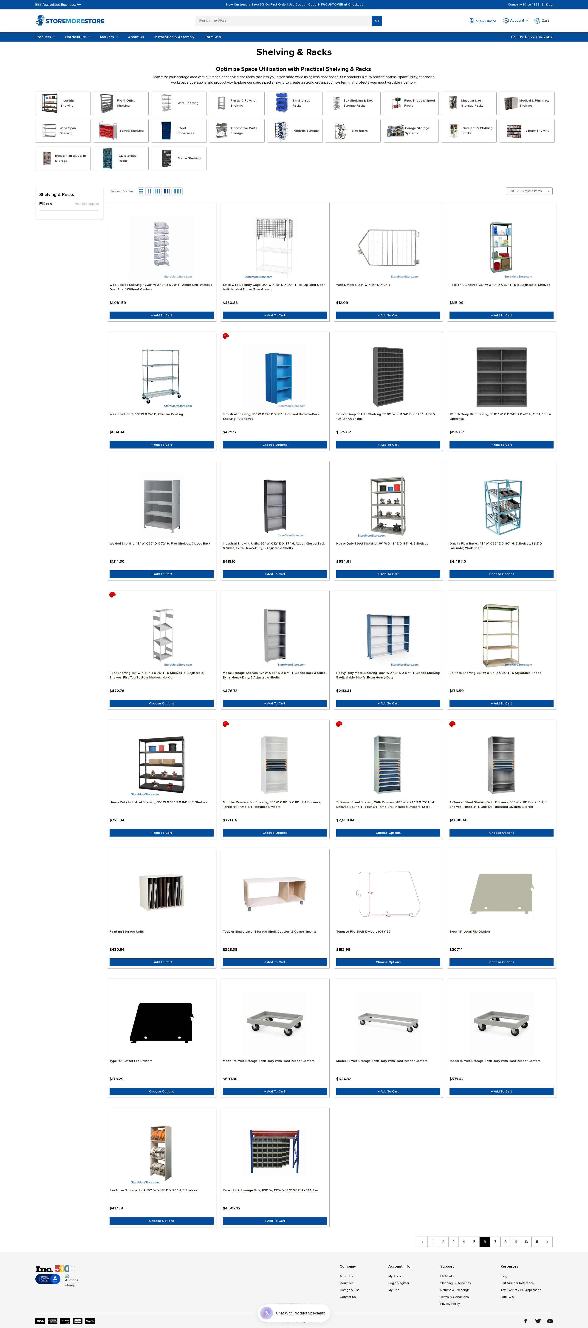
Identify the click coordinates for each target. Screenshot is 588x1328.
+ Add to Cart (161, 315)
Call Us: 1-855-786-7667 (532, 37)
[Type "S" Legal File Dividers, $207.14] (501, 894)
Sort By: (514, 191)
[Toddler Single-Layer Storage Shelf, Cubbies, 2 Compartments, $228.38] (275, 894)
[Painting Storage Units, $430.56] (162, 894)
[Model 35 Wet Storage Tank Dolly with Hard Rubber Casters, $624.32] (388, 1023)
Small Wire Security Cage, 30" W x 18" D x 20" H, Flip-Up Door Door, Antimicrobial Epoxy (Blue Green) (274, 287)
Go (377, 21)
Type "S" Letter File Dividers (131, 1061)
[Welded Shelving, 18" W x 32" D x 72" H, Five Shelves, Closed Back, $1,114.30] (162, 506)
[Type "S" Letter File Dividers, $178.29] (162, 1023)
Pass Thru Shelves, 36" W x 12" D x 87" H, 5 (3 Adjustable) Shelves (499, 285)
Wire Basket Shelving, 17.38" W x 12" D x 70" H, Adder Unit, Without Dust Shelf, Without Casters (161, 287)
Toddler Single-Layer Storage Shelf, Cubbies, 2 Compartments (270, 932)
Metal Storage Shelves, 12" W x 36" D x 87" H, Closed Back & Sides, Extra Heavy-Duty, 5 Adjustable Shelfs (274, 675)
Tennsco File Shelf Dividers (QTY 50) (363, 932)
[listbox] (536, 191)
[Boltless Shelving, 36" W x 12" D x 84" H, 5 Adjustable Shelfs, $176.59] (501, 635)
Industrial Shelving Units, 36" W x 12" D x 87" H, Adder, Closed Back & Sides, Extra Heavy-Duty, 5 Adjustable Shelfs (274, 546)
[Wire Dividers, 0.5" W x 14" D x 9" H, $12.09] (388, 247)
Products (45, 37)
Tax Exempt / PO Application (520, 1290)
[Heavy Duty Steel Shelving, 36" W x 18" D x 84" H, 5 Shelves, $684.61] (388, 506)
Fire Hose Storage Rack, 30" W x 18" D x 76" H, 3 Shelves (153, 1190)
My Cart (393, 1290)
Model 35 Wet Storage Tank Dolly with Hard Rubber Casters (381, 1061)
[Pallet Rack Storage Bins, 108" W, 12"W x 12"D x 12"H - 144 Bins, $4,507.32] (275, 1153)
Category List (349, 1290)
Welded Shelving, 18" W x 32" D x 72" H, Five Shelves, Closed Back (160, 543)
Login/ (392, 1283)
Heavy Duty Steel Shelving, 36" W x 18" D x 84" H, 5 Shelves (382, 543)
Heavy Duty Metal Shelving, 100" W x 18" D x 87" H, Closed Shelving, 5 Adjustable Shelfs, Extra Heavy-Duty (388, 675)
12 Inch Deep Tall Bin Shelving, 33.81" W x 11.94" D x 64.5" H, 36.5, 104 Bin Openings (385, 416)
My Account (396, 1276)
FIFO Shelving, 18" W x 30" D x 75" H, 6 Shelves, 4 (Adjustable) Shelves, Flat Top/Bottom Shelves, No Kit (157, 675)
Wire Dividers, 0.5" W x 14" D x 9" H (363, 285)
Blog (549, 4)
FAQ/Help (447, 1276)
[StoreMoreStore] (69, 21)
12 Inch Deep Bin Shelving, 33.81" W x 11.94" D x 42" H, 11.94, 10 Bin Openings (500, 416)
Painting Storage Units (127, 932)
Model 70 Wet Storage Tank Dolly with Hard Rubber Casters (268, 1061)
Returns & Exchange (455, 1290)
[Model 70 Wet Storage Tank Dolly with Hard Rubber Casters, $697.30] (275, 1023)
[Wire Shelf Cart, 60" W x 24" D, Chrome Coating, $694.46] (162, 376)
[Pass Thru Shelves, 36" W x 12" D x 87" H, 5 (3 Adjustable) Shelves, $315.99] (501, 247)
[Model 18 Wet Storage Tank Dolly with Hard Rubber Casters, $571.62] (501, 1023)
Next (547, 1242)
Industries (346, 1283)
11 (537, 1242)
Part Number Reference (517, 1283)
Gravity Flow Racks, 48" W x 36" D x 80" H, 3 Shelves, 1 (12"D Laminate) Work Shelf (495, 546)
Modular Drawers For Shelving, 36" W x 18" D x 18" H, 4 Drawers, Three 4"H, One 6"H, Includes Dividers (272, 804)
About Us (136, 37)
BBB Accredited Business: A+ (58, 4)
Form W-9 (213, 37)
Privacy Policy (450, 1304)
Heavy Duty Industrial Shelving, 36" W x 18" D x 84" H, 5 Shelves (158, 802)
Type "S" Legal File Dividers (470, 932)
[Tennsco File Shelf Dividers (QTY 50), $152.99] (388, 894)
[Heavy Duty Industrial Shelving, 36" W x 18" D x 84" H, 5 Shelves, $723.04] (162, 764)
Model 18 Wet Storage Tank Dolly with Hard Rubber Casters (494, 1061)
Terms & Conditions (454, 1297)
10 (526, 1242)
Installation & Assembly (174, 37)
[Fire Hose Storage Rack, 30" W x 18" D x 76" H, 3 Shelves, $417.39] (162, 1153)
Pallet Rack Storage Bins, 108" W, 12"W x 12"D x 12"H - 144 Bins (271, 1190)
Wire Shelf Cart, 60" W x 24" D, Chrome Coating (146, 414)
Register (403, 1283)
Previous (422, 1242)
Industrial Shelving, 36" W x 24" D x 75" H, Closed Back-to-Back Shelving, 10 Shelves (271, 416)
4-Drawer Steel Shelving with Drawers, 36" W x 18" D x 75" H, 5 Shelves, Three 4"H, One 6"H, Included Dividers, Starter (497, 804)
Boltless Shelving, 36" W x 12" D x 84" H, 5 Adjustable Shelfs (495, 673)
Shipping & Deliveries (455, 1283)
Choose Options (275, 445)
